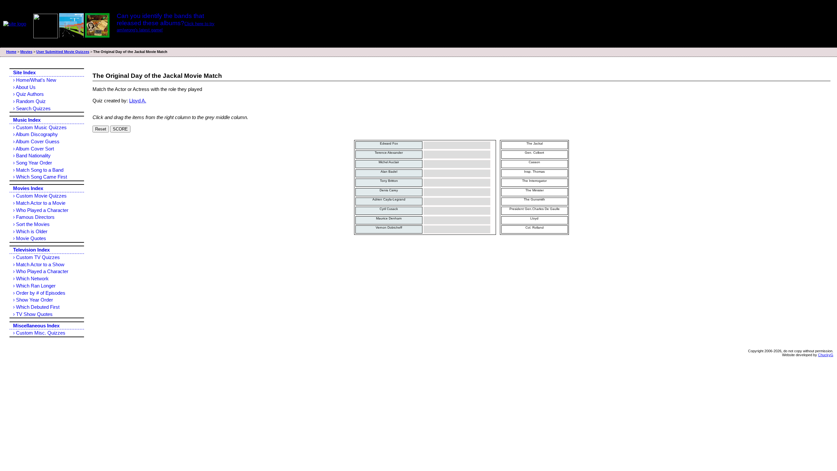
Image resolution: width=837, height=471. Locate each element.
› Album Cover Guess (36, 141)
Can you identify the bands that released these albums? (160, 19)
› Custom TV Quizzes (36, 257)
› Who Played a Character (40, 210)
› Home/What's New (34, 80)
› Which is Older (30, 231)
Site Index (24, 72)
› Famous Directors (34, 217)
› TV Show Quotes (33, 314)
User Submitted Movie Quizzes (62, 52)
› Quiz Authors (28, 94)
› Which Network (31, 278)
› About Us (24, 87)
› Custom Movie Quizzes (40, 196)
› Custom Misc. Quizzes (39, 333)
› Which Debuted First (36, 307)
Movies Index (28, 188)
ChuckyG (825, 355)
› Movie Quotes (29, 238)
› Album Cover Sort (33, 148)
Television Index (31, 250)
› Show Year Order (33, 300)
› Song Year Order (32, 163)
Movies (26, 52)
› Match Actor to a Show (38, 264)
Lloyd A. (137, 100)
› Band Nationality (32, 155)
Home (11, 52)
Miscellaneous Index (36, 325)
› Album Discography (35, 134)
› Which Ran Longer (34, 285)
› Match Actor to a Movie (39, 203)
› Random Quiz (29, 101)
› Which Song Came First (40, 177)
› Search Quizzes (32, 108)
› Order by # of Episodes (39, 293)
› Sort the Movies (31, 224)
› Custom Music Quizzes (40, 127)
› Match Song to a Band (38, 170)
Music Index (27, 120)
